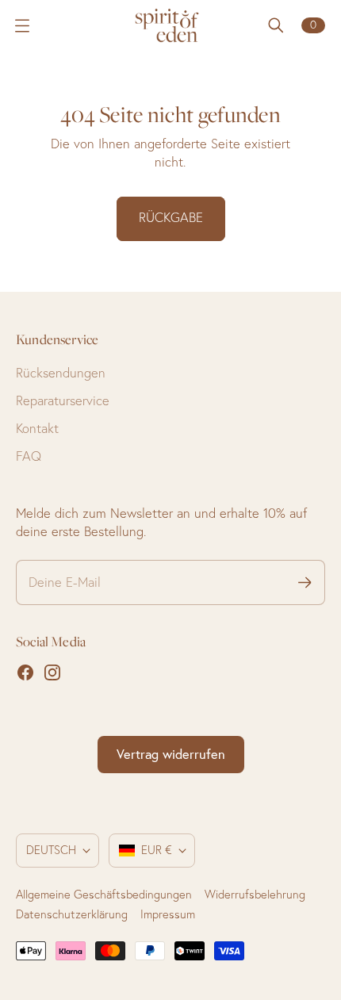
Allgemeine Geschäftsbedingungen (104, 894)
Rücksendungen (60, 373)
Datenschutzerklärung (72, 914)
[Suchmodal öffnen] (276, 25)
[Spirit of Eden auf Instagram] (52, 672)
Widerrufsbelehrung (255, 894)
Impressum (167, 914)
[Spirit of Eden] (170, 25)
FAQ (28, 456)
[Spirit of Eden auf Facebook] (25, 672)
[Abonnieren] (305, 582)
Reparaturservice (62, 400)
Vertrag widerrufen (171, 754)
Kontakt (37, 428)
